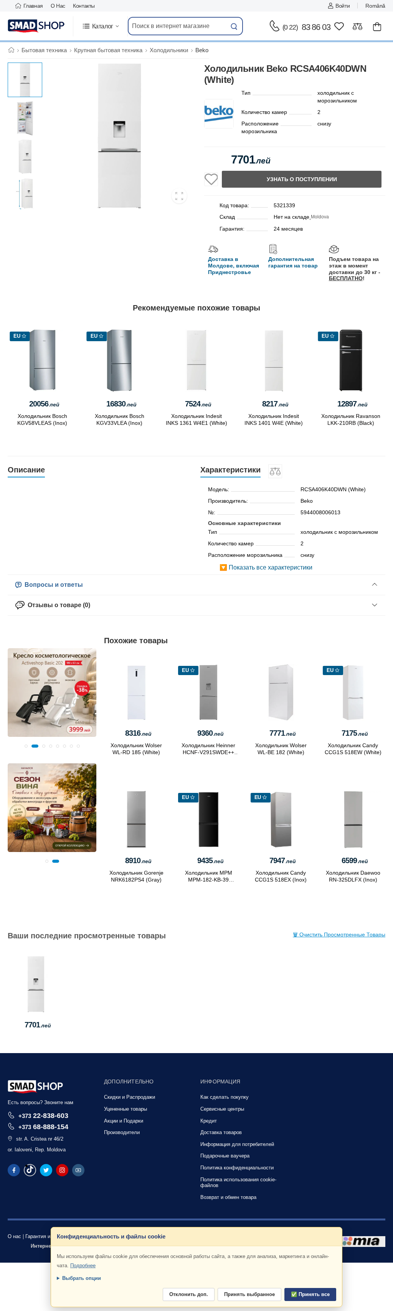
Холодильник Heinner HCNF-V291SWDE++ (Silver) (208, 752)
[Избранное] (339, 26)
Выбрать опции (81, 1278)
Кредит (208, 1121)
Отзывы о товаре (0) (57, 605)
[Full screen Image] (179, 195)
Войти (342, 6)
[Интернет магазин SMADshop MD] (36, 26)
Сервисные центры (222, 1109)
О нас (58, 6)
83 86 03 (306, 27)
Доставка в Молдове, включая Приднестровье (233, 265)
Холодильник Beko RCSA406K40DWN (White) (36, 1000)
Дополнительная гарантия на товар (293, 262)
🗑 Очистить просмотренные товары (339, 934)
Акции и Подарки (123, 1121)
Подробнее (83, 1265)
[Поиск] (234, 26)
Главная (33, 6)
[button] (100, 26)
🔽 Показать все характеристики (266, 567)
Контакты (84, 6)
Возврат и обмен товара (228, 1197)
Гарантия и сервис (46, 1236)
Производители (122, 1132)
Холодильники (169, 50)
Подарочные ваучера (224, 1156)
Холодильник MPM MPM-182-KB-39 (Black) (208, 880)
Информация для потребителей (237, 1144)
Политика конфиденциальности (237, 1168)
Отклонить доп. (188, 1294)
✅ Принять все (310, 1294)
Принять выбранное (249, 1294)
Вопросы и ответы (52, 584)
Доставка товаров (221, 1132)
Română (375, 6)
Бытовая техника (44, 50)
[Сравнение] (357, 26)
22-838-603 (43, 1115)
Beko (201, 50)
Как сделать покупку (224, 1097)
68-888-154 (43, 1126)
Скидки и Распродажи (129, 1097)
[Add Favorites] (211, 179)
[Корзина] (377, 26)
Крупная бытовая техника (108, 50)
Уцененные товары (125, 1109)
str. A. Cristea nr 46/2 (39, 1139)
